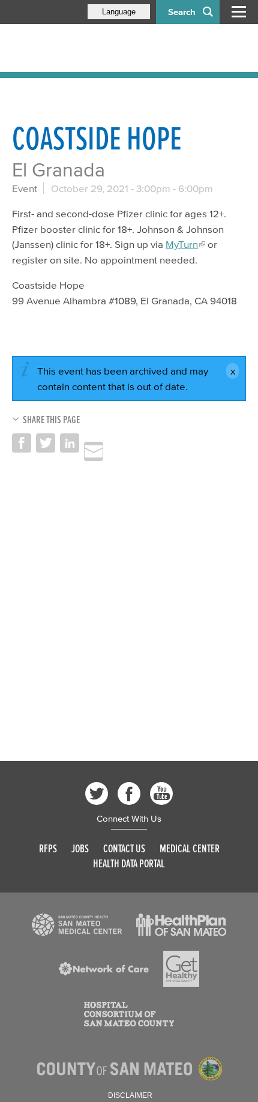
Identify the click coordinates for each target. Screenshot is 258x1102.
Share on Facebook (21, 443)
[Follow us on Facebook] (129, 793)
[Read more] (77, 925)
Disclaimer (130, 1095)
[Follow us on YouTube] (161, 793)
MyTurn (182, 244)
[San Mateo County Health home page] (90, 48)
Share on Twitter (45, 443)
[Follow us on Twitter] (96, 793)
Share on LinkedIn (69, 443)
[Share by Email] (93, 451)
